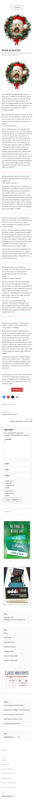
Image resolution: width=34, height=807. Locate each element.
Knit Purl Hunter (9, 642)
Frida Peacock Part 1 (10, 413)
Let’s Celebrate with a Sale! (13, 714)
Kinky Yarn (7, 638)
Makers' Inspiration (12, 55)
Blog (5, 633)
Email (7, 470)
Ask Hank (4, 55)
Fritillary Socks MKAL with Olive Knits (17, 710)
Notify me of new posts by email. (9, 493)
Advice (8, 404)
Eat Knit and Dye (9, 647)
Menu (18, 7)
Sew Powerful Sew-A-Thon (13, 719)
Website (7, 476)
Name (7, 463)
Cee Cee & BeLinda (10, 660)
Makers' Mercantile (20, 53)
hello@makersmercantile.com (14, 620)
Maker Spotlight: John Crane (21, 420)
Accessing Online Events (12, 724)
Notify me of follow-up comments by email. (9, 484)
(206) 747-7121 (9, 617)
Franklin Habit (9, 651)
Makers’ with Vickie (11, 656)
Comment (8, 440)
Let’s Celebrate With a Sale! (13, 705)
